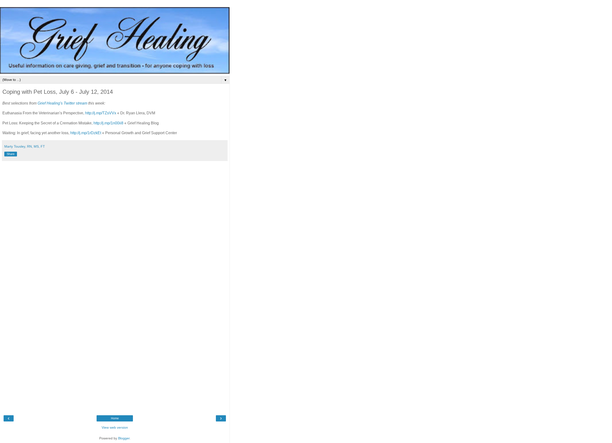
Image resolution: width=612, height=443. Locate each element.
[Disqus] (114, 223)
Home (115, 418)
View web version (115, 427)
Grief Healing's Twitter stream (62, 103)
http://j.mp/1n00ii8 (108, 123)
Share (11, 154)
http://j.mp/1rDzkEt (85, 133)
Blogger (124, 438)
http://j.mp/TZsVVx (100, 113)
